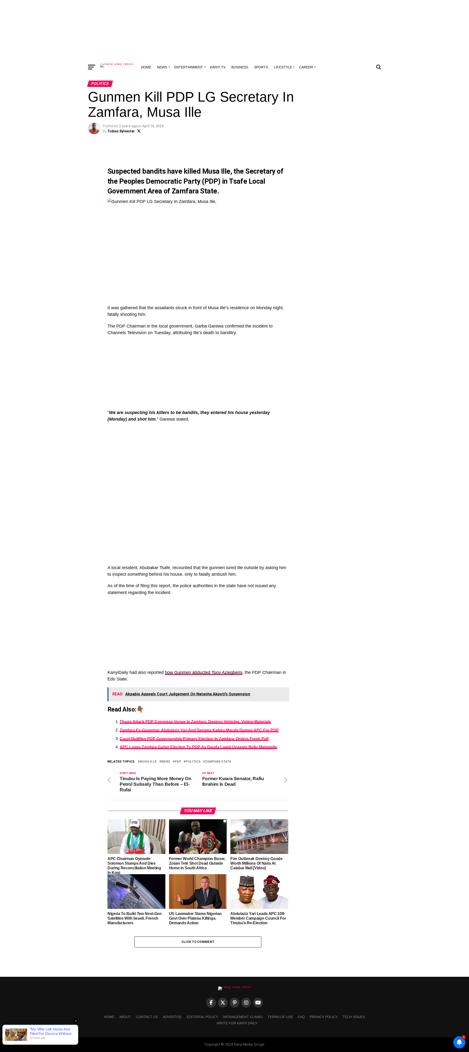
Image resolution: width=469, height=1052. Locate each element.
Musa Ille (216, 171)
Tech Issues (353, 1017)
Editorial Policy (202, 1017)
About (125, 1017)
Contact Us (147, 1017)
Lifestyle (283, 67)
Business (239, 67)
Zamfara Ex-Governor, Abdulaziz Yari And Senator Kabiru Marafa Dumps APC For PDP (199, 730)
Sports (261, 67)
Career (306, 67)
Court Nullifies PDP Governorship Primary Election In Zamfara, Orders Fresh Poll (194, 739)
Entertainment (188, 67)
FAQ (301, 1017)
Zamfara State (194, 191)
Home (146, 67)
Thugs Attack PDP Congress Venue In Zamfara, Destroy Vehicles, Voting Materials (195, 722)
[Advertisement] (234, 30)
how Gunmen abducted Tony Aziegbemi (203, 672)
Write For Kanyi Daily (237, 1023)
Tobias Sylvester (121, 131)
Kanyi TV (217, 67)
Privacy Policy (324, 1017)
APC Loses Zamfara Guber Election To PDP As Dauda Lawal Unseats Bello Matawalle (198, 747)
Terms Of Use (280, 1017)
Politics (193, 761)
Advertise (172, 1017)
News (162, 67)
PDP (178, 761)
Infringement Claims (243, 1017)
